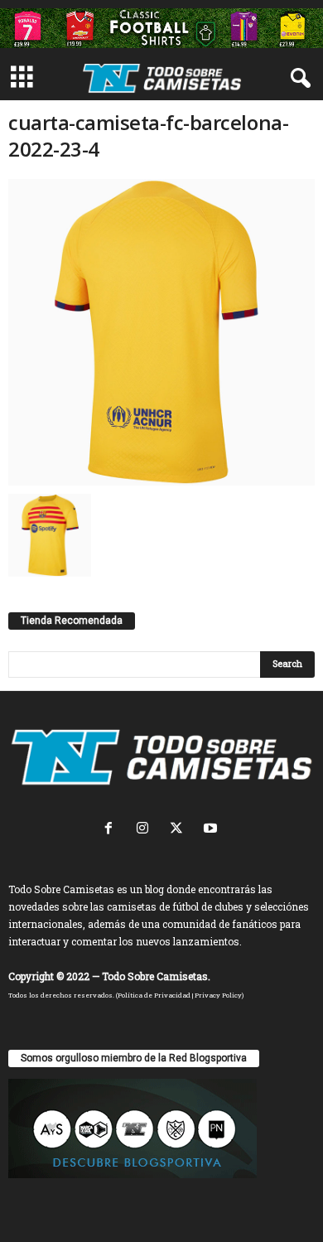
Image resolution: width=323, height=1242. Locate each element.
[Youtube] (212, 830)
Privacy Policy (218, 995)
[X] (180, 830)
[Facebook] (112, 830)
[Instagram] (146, 830)
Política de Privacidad (154, 995)
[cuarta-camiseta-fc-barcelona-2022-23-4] (161, 332)
